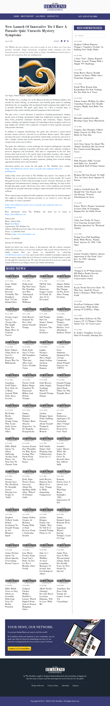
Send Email (14, 224)
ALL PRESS (40, 16)
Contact (76, 686)
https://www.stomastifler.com (23, 234)
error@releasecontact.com (15, 255)
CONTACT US (52, 16)
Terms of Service (37, 686)
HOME (16, 16)
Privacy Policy (53, 686)
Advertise (65, 686)
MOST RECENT (27, 16)
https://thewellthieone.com (15, 214)
